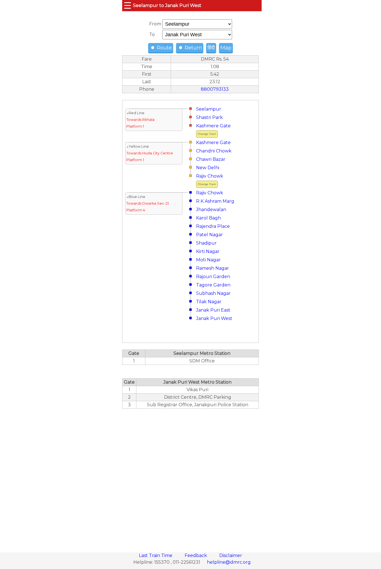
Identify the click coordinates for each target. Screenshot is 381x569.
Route (163, 48)
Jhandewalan (211, 209)
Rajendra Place (213, 226)
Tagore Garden (213, 285)
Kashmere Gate (213, 125)
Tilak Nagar (208, 301)
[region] (190, 477)
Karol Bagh (208, 218)
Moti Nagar (208, 259)
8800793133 (215, 89)
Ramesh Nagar (212, 268)
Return (192, 48)
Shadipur (206, 243)
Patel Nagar (209, 234)
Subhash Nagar (213, 293)
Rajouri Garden (213, 276)
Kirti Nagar (208, 251)
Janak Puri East (213, 310)
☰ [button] (128, 5)
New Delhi (207, 167)
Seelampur (208, 109)
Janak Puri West (214, 318)
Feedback (196, 555)
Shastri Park (209, 117)
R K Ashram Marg (215, 201)
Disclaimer (230, 555)
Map (226, 48)
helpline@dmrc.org (229, 562)
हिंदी (211, 48)
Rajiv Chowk (209, 176)
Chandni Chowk (214, 151)
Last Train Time (156, 555)
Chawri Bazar (210, 159)
